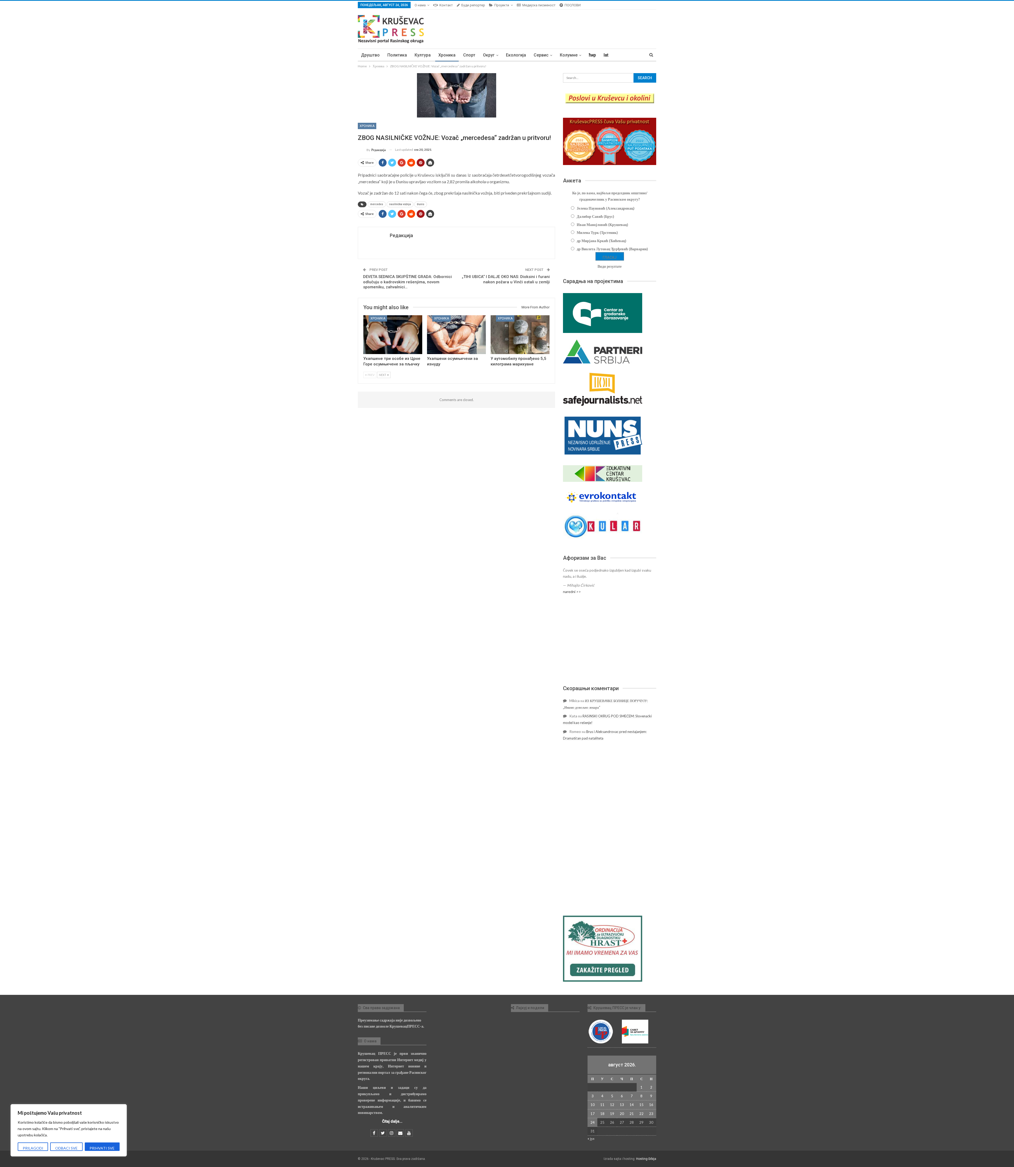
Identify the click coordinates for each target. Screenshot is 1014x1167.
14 (632, 1105)
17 (592, 1114)
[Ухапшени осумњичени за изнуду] (456, 334)
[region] (69, 1130)
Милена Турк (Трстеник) (597, 232)
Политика (397, 55)
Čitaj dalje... (392, 1121)
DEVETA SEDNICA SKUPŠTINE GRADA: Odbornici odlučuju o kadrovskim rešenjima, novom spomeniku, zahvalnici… (407, 281)
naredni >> (572, 591)
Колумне (569, 55)
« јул (591, 1138)
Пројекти (501, 5)
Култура (423, 55)
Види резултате (610, 266)
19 (612, 1114)
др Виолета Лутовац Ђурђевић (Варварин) (612, 249)
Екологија (516, 55)
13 (622, 1105)
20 (622, 1114)
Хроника (447, 55)
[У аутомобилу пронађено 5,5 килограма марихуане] (520, 334)
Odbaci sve (66, 1148)
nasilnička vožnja (400, 204)
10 (592, 1105)
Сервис (541, 55)
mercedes (376, 204)
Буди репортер (473, 5)
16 (651, 1105)
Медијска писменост (539, 5)
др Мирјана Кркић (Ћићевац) (601, 240)
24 (592, 1122)
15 (641, 1105)
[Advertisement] (609, 640)
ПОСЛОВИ (573, 5)
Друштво (370, 55)
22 (641, 1114)
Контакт (446, 5)
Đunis (420, 204)
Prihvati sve (102, 1148)
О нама (420, 5)
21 (632, 1114)
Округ (489, 55)
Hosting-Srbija (646, 1159)
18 (602, 1114)
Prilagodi (33, 1148)
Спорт (469, 55)
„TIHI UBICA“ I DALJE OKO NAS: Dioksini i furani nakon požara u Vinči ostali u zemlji (506, 279)
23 (651, 1114)
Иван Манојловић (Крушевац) (602, 224)
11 (602, 1105)
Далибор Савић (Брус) (595, 216)
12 (612, 1105)
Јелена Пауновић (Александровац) (606, 208)
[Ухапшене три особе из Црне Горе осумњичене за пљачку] (392, 334)
